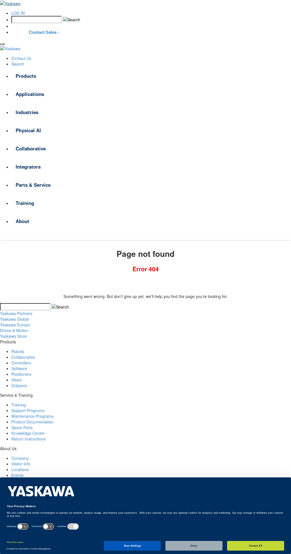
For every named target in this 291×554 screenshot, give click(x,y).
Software (19, 368)
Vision (16, 380)
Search (17, 64)
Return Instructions (28, 439)
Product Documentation (32, 422)
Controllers (21, 363)
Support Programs (27, 410)
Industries (27, 112)
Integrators (28, 166)
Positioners (21, 374)
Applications (30, 94)
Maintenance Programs (32, 416)
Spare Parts (22, 427)
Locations (20, 469)
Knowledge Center (28, 433)
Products (26, 75)
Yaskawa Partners (16, 313)
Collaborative (31, 148)
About (22, 221)
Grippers (19, 385)
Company (20, 458)
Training (25, 203)
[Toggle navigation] (2, 44)
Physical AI (28, 130)
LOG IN (18, 13)
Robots (17, 351)
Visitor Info (20, 464)
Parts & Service (33, 184)
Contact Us (21, 58)
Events (17, 475)
